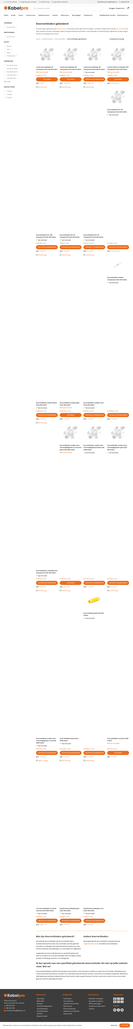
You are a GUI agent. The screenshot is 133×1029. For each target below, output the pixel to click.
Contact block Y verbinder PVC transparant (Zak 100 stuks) (118, 68)
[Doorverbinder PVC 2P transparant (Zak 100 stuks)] (94, 159)
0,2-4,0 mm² (11, 37)
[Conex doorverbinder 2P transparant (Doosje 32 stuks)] (71, 54)
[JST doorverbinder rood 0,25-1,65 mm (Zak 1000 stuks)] (47, 833)
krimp (97, 944)
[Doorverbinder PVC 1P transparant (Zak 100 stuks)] (71, 159)
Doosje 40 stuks (12, 72)
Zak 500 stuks (11, 78)
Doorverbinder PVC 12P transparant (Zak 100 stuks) (46, 236)
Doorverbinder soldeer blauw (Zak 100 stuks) (46, 404)
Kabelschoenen (47, 39)
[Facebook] (114, 1010)
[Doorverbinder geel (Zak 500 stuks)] (94, 600)
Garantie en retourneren (97, 1006)
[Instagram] (118, 1010)
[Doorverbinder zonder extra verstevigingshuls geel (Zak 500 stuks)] (118, 432)
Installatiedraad (42, 1011)
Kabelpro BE (67, 1014)
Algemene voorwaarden (71, 1011)
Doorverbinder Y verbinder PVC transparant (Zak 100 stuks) (47, 572)
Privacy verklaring (69, 1009)
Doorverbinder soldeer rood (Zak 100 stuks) (93, 404)
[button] (94, 79)
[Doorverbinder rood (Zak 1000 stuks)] (118, 663)
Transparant (11, 56)
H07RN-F (40, 1014)
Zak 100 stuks (11, 75)
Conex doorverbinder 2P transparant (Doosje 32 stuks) (70, 68)
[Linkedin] (122, 1010)
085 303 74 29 (10, 1006)
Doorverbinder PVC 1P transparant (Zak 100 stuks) (70, 236)
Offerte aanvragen (95, 1004)
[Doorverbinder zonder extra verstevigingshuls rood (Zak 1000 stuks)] (47, 663)
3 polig (9, 98)
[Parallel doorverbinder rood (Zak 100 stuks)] (94, 833)
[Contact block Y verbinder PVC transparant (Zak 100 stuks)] (118, 54)
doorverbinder (120, 29)
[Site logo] (16, 8)
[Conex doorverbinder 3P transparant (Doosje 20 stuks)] (94, 54)
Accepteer (124, 1025)
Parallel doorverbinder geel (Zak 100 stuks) (69, 909)
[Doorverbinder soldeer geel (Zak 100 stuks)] (71, 327)
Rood (8, 53)
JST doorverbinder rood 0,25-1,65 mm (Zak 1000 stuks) (46, 909)
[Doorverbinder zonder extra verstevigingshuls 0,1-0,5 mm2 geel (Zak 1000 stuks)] (71, 432)
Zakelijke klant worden (71, 1004)
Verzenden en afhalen (96, 1001)
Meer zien (7, 81)
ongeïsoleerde (88, 944)
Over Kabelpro (68, 1001)
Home (38, 39)
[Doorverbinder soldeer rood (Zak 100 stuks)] (94, 327)
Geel (8, 50)
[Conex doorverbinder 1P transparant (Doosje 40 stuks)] (47, 54)
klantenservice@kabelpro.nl (15, 1011)
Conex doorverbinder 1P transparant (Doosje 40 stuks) (46, 68)
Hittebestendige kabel (44, 1006)
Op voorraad (11, 27)
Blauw (9, 46)
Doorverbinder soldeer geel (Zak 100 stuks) (69, 404)
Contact (91, 1009)
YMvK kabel (40, 1001)
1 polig (9, 91)
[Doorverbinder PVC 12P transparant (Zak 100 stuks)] (47, 159)
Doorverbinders (60, 39)
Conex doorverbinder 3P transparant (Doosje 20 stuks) (94, 68)
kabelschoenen (62, 29)
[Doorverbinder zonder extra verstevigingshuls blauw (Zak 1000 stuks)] (94, 432)
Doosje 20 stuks (12, 65)
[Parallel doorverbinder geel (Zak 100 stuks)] (71, 833)
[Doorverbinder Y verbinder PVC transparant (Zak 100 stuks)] (47, 495)
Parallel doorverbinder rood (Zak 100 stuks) (93, 909)
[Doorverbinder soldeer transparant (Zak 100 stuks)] (118, 265)
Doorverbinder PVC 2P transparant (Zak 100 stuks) (93, 236)
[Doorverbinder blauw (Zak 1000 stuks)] (71, 663)
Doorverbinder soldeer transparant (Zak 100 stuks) (117, 278)
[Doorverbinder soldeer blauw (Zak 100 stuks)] (47, 327)
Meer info (114, 1025)
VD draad (40, 1004)
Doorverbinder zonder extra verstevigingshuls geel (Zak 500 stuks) (117, 447)
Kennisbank (67, 999)
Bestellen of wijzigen (96, 999)
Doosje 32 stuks (12, 69)
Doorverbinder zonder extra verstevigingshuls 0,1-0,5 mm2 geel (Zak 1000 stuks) (70, 447)
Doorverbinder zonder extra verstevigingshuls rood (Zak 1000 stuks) (46, 740)
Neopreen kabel (42, 1016)
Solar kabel (40, 999)
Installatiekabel (42, 1009)
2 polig (9, 94)
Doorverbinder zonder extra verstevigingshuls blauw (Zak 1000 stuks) (93, 447)
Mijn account (67, 1006)
